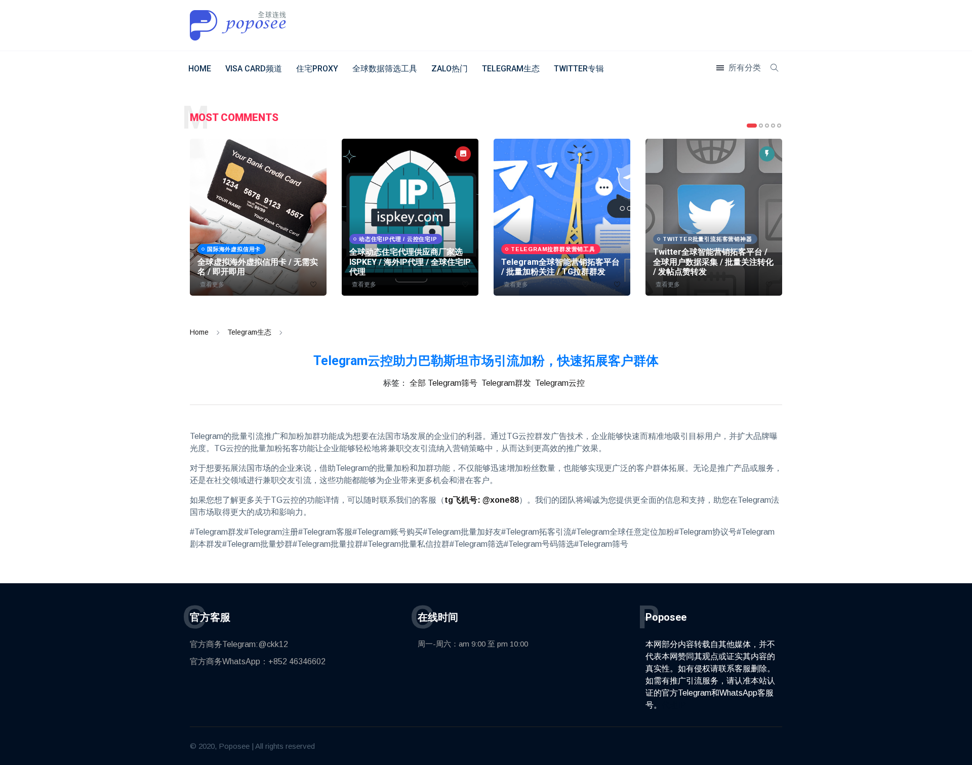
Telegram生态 (511, 68)
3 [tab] (767, 126)
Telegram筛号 (452, 383)
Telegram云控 (560, 383)
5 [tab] (779, 126)
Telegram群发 (506, 383)
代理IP (674, 705)
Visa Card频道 (253, 68)
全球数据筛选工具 (384, 68)
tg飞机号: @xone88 (481, 500)
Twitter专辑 (579, 68)
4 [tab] (773, 126)
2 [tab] (761, 126)
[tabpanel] (258, 217)
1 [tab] (752, 126)
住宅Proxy (317, 68)
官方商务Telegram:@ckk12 (239, 644)
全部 (418, 383)
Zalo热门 (449, 68)
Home (199, 68)
